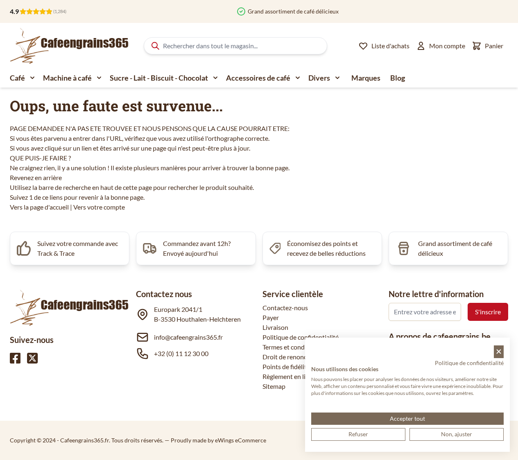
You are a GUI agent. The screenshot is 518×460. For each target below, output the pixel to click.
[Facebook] (15, 358)
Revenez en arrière (36, 177)
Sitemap (273, 386)
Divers (319, 77)
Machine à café (67, 77)
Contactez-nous (285, 307)
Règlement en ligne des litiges (303, 376)
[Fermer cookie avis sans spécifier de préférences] (499, 351)
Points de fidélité (286, 366)
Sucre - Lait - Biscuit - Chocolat (159, 77)
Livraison (275, 327)
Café (17, 77)
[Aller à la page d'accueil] (69, 45)
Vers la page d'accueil (39, 207)
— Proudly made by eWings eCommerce (215, 440)
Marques (365, 77)
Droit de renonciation (292, 357)
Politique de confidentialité (300, 337)
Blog (397, 77)
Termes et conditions (291, 347)
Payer (270, 317)
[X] (32, 358)
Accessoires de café (258, 77)
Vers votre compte (99, 207)
